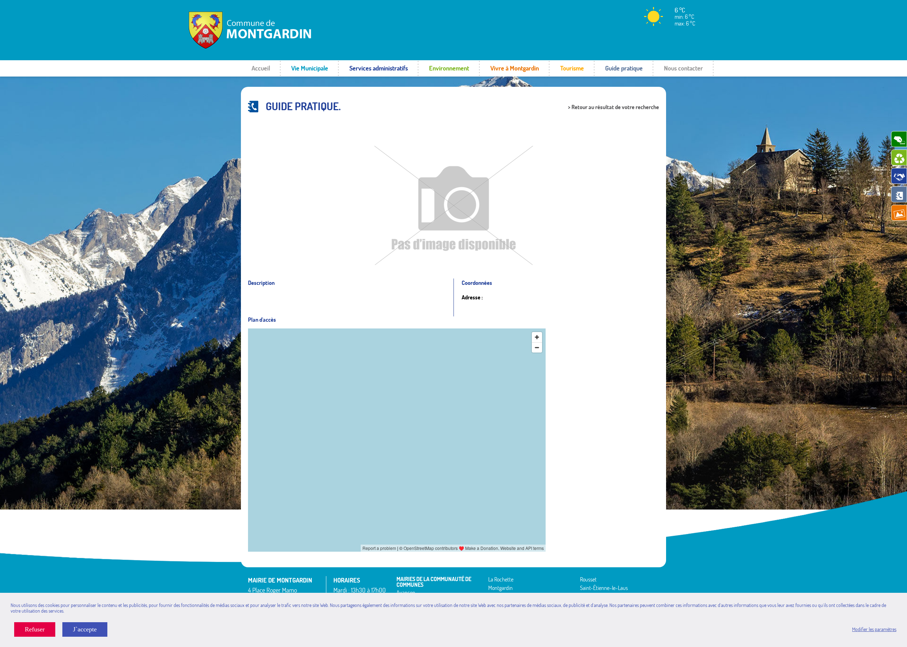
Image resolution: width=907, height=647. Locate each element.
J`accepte (85, 629)
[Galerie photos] (899, 213)
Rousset (588, 579)
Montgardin (500, 587)
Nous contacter (683, 68)
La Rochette (500, 579)
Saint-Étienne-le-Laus (604, 587)
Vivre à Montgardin (514, 68)
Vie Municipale (309, 68)
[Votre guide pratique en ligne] (899, 194)
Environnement (449, 68)
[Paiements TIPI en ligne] (899, 139)
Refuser (35, 629)
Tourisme (572, 68)
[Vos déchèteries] (899, 157)
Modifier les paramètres (874, 629)
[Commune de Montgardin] (267, 47)
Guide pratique (624, 68)
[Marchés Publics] (899, 176)
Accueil (261, 68)
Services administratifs (378, 68)
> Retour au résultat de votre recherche (613, 107)
